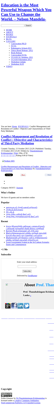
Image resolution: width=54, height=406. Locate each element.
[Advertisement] (27, 97)
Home (14, 126)
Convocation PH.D (18, 44)
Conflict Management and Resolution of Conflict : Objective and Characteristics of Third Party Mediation (26, 140)
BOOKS (9, 34)
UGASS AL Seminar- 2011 (22, 57)
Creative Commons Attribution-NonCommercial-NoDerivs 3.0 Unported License (20, 401)
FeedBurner (32, 276)
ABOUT (9, 32)
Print (16, 153)
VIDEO (9, 66)
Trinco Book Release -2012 (22, 50)
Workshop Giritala (18, 62)
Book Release (16, 53)
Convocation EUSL (19, 55)
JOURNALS (11, 37)
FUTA (13, 46)
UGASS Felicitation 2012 (21, 60)
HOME (9, 30)
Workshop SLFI (17, 64)
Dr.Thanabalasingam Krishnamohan (30, 398)
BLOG (9, 39)
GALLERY (11, 41)
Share (49, 175)
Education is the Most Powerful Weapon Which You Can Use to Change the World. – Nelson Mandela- (26, 12)
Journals (19, 188)
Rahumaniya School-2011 (21, 48)
